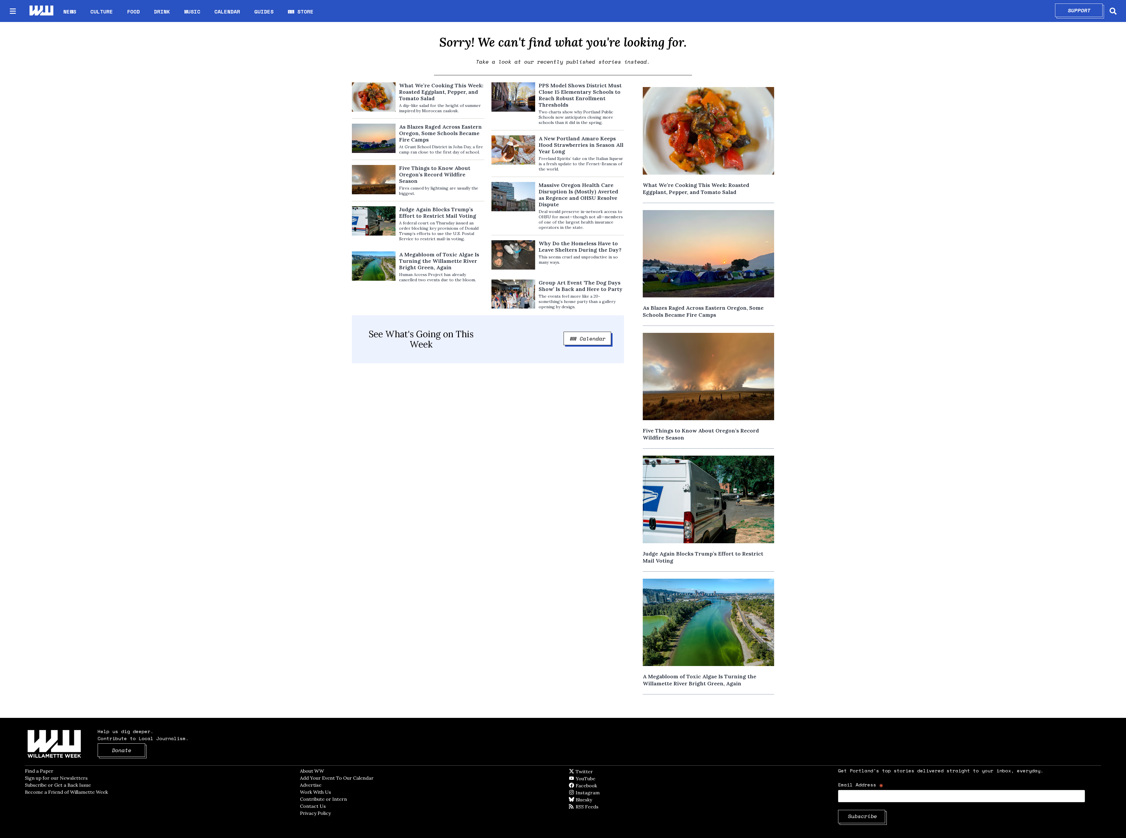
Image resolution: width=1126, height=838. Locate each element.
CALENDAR (227, 12)
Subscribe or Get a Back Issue (58, 785)
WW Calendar (590, 338)
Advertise (310, 785)
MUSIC (192, 11)
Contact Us (313, 806)
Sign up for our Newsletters (56, 778)
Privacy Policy (315, 813)
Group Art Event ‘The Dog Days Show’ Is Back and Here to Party (581, 286)
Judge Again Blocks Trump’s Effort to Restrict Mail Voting (437, 212)
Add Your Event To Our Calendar (337, 778)
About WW (312, 771)
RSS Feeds (597, 807)
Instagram (600, 793)
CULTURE (101, 11)
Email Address (860, 784)
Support (1085, 10)
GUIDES (264, 11)
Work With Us (315, 792)
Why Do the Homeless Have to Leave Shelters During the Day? (580, 246)
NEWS (69, 11)
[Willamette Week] (41, 11)
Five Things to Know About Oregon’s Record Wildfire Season (434, 174)
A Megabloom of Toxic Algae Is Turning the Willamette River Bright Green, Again (439, 261)
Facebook (603, 785)
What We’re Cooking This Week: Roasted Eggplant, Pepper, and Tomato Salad (441, 92)
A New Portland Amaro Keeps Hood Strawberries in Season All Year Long (581, 145)
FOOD (133, 11)
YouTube (595, 778)
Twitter (598, 771)
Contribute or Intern (323, 799)
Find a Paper (39, 771)
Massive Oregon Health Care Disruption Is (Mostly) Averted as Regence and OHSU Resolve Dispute (578, 195)
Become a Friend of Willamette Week (66, 792)
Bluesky (592, 800)
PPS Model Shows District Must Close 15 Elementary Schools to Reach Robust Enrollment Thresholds (580, 95)
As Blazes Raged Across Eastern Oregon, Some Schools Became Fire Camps (440, 133)
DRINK (162, 11)
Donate (128, 750)
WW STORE (300, 12)
